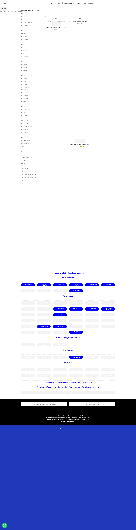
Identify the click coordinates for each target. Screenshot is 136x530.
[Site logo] (68, 3)
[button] (4, 525)
